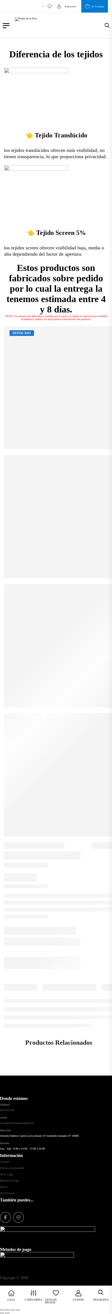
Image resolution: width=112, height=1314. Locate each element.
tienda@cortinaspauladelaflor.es (17, 1122)
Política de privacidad (12, 1168)
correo (3, 1117)
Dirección (5, 1130)
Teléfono (5, 1104)
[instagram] (18, 1217)
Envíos (4, 1186)
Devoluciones (7, 1193)
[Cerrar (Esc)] (17, 1310)
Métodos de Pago (9, 1180)
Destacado (22, 333)
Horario (4, 1143)
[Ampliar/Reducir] (2, 1310)
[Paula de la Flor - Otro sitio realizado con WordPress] (60, 25)
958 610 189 (7, 1110)
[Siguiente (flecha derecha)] (7, 1313)
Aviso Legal (6, 1174)
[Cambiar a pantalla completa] (7, 1310)
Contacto (5, 1161)
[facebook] (5, 1217)
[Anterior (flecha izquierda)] (2, 1313)
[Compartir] (12, 1310)
